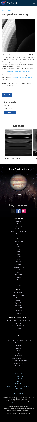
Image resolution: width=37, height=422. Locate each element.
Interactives (18, 355)
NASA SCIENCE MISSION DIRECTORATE (18, 386)
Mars (18, 254)
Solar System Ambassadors (18, 360)
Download (10, 112)
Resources (18, 343)
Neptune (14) (18, 310)
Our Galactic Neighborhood (10, 7)
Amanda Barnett (23, 406)
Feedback (18, 378)
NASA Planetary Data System (19, 71)
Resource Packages (18, 363)
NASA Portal (18, 388)
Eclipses (18, 234)
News (18, 338)
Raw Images (6, 10)
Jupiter (18, 194)
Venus (18, 249)
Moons (18, 289)
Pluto (18, 269)
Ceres (18, 272)
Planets (18, 238)
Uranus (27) (18, 308)
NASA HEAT (18, 366)
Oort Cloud (18, 229)
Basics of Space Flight (18, 358)
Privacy (18, 381)
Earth (18, 251)
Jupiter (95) (18, 303)
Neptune (18, 264)
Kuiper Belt (18, 226)
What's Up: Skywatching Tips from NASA (18, 340)
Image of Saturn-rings (12, 158)
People (18, 348)
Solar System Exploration (10, 3)
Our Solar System (18, 221)
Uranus (18, 261)
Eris (18, 280)
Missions (18, 350)
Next (33, 184)
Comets (18, 330)
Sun (18, 224)
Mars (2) (18, 300)
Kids (18, 353)
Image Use (18, 383)
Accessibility (18, 393)
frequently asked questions (22, 77)
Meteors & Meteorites (18, 326)
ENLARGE (7, 94)
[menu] (34, 3)
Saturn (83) (18, 305)
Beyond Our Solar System (18, 231)
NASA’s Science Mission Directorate (18, 403)
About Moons (18, 292)
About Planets (18, 241)
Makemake (18, 274)
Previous (4, 184)
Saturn (18, 259)
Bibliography (18, 376)
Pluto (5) (18, 313)
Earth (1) (18, 298)
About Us (18, 374)
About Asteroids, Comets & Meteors (18, 320)
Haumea (18, 277)
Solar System (18, 218)
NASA (2, 3)
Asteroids (18, 328)
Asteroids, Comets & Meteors (18, 317)
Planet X (18, 285)
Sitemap (18, 391)
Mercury (18, 246)
